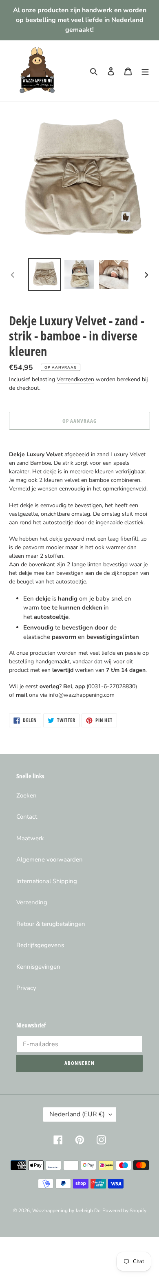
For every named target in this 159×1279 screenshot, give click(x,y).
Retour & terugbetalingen (50, 924)
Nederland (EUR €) (77, 1114)
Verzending (31, 902)
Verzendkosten (75, 379)
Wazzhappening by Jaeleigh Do (66, 1210)
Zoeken (26, 795)
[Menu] (145, 71)
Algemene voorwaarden (49, 859)
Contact (26, 817)
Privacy (26, 988)
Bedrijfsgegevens (40, 945)
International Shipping (46, 881)
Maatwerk (30, 838)
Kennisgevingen (38, 967)
